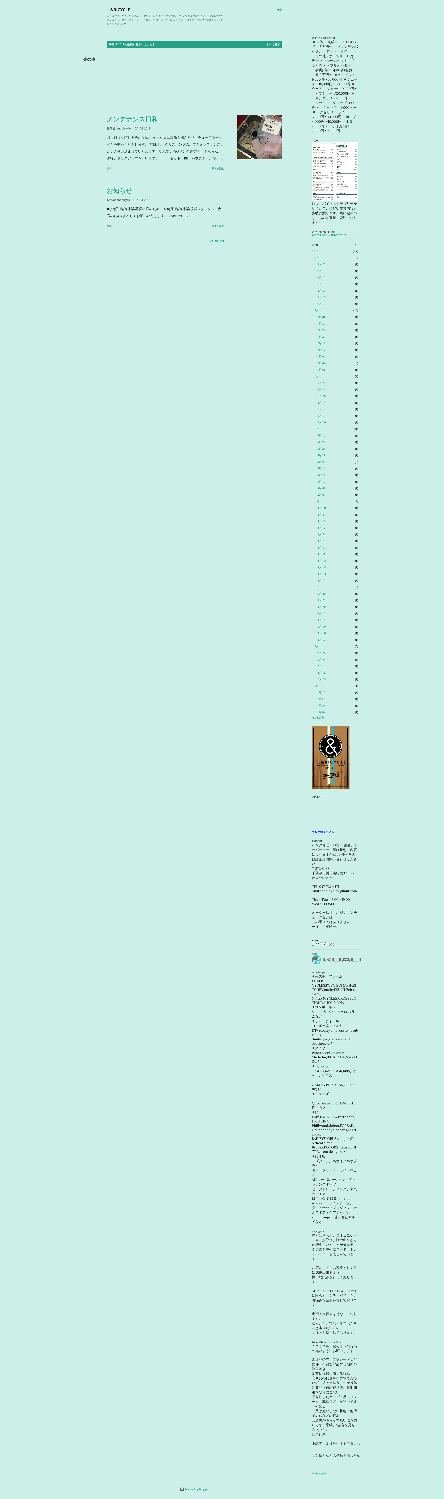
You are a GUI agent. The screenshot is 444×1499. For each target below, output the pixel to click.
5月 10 (321, 481)
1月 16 (321, 705)
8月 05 (321, 297)
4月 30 (321, 508)
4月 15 (321, 547)
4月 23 (321, 527)
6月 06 (321, 422)
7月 (317, 310)
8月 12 (321, 284)
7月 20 (321, 336)
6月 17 (321, 402)
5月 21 (321, 455)
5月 (317, 429)
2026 (315, 251)
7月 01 (321, 369)
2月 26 (321, 653)
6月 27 (321, 383)
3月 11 (321, 620)
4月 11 (321, 554)
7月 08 (321, 356)
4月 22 (321, 534)
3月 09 (321, 626)
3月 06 (321, 633)
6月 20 (321, 396)
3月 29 (321, 593)
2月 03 (321, 679)
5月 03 (321, 494)
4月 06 (321, 567)
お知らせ (119, 190)
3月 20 (321, 606)
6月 (317, 376)
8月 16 (321, 277)
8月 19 (321, 271)
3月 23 (321, 600)
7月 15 (321, 350)
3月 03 (321, 639)
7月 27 (321, 323)
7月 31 (321, 317)
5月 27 (321, 442)
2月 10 (321, 666)
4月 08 (321, 560)
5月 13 (321, 475)
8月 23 (321, 264)
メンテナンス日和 (132, 119)
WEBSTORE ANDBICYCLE (329, 235)
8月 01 (321, 303)
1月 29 (321, 692)
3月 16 (321, 613)
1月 (317, 686)
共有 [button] (109, 168)
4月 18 (321, 541)
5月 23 (321, 448)
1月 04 (321, 712)
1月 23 (321, 699)
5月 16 (321, 468)
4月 (317, 501)
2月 (317, 646)
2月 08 (321, 672)
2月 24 (321, 659)
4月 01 (321, 580)
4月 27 (321, 514)
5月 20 (321, 462)
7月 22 (321, 330)
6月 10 (321, 409)
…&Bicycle (118, 9)
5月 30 (321, 435)
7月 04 (321, 363)
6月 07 (321, 415)
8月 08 (321, 290)
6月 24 (321, 389)
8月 (317, 257)
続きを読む (218, 168)
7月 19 (321, 343)
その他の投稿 (217, 240)
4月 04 (321, 574)
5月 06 (321, 488)
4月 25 (321, 521)
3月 (317, 587)
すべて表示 (273, 44)
